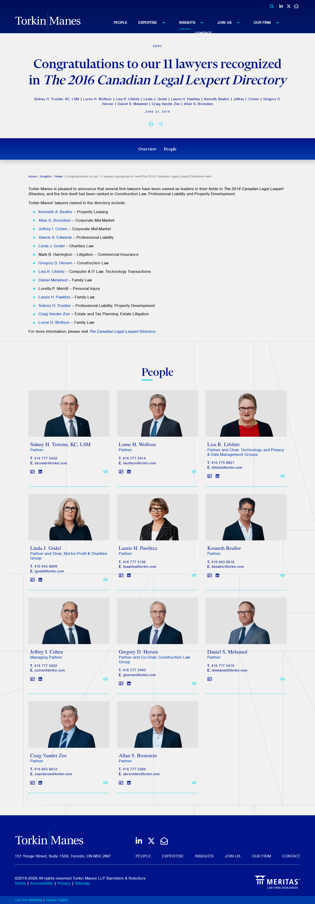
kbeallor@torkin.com (228, 566)
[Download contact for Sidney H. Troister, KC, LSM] (32, 471)
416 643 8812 (45, 769)
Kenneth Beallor (216, 99)
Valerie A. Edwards (55, 237)
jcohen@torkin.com (50, 670)
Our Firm (262, 22)
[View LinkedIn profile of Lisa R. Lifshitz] (217, 476)
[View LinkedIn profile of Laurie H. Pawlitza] (129, 575)
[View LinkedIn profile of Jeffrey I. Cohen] (40, 679)
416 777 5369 (134, 769)
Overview (147, 149)
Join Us (224, 22)
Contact (203, 33)
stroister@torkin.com (51, 463)
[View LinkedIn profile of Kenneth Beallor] (217, 575)
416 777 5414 (134, 458)
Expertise (147, 22)
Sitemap (82, 883)
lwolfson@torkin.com (139, 463)
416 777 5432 (45, 458)
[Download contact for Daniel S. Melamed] (209, 679)
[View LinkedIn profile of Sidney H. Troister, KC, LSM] (40, 471)
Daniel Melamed (53, 280)
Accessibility (41, 883)
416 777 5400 (134, 670)
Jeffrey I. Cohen (246, 99)
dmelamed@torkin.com (229, 670)
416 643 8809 (45, 566)
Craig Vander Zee (166, 104)
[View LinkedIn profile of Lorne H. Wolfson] (129, 471)
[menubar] (203, 26)
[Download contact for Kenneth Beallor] (209, 575)
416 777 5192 (134, 562)
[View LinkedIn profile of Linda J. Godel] (40, 580)
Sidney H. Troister (55, 305)
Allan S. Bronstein (198, 104)
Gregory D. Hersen (55, 262)
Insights (187, 22)
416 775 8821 (222, 462)
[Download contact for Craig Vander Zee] (32, 783)
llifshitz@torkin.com (227, 467)
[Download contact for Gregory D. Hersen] (121, 683)
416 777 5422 (45, 665)
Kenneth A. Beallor (55, 211)
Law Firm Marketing (28, 900)
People (120, 22)
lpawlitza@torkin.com (139, 566)
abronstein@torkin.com (141, 774)
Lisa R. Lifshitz (127, 99)
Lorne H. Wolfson (97, 99)
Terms (20, 883)
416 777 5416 (222, 665)
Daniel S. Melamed (133, 104)
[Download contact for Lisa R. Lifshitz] (209, 476)
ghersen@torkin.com (139, 675)
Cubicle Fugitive (57, 900)
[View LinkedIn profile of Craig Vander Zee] (40, 783)
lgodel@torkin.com (49, 571)
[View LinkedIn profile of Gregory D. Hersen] (129, 683)
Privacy (64, 883)
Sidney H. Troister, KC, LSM (56, 99)
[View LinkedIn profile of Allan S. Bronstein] (129, 783)
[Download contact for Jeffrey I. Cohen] (32, 679)
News (58, 176)
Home (32, 176)
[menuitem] (126, 22)
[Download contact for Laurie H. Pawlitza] (121, 575)
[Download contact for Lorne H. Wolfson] (121, 471)
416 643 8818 (222, 562)
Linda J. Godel (155, 99)
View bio (67, 425)
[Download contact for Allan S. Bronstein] (121, 783)
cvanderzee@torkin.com (53, 774)
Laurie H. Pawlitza (185, 99)
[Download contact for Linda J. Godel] (32, 580)
